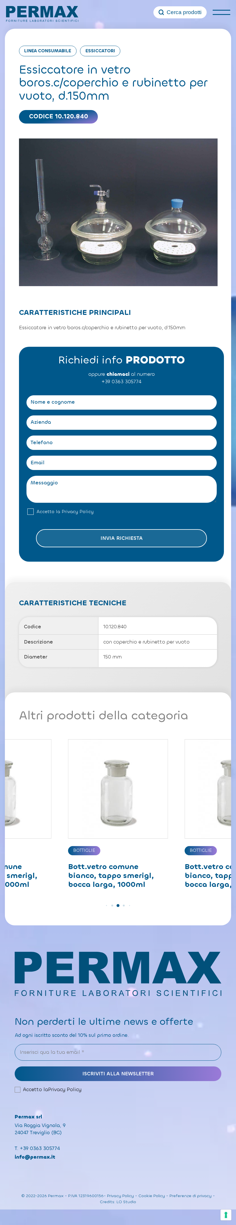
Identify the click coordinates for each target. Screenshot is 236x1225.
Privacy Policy (78, 512)
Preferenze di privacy (191, 1196)
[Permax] (42, 14)
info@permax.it (35, 1157)
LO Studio (126, 1202)
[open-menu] (221, 12)
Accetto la (65, 512)
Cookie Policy (151, 1196)
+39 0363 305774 (121, 381)
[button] (106, 905)
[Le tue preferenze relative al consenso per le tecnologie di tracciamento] (225, 1214)
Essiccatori (100, 51)
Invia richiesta (121, 538)
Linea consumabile (47, 51)
